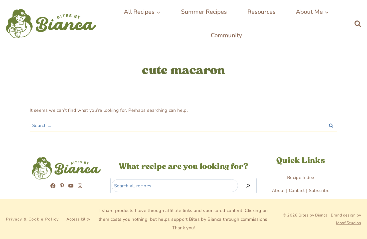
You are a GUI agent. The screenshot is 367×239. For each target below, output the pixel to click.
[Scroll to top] (15, 206)
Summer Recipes (204, 12)
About (278, 191)
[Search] (247, 185)
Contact (297, 191)
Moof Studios (348, 223)
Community (226, 35)
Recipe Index (300, 177)
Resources (261, 12)
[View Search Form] (357, 23)
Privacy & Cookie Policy (32, 219)
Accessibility (78, 219)
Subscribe (319, 191)
